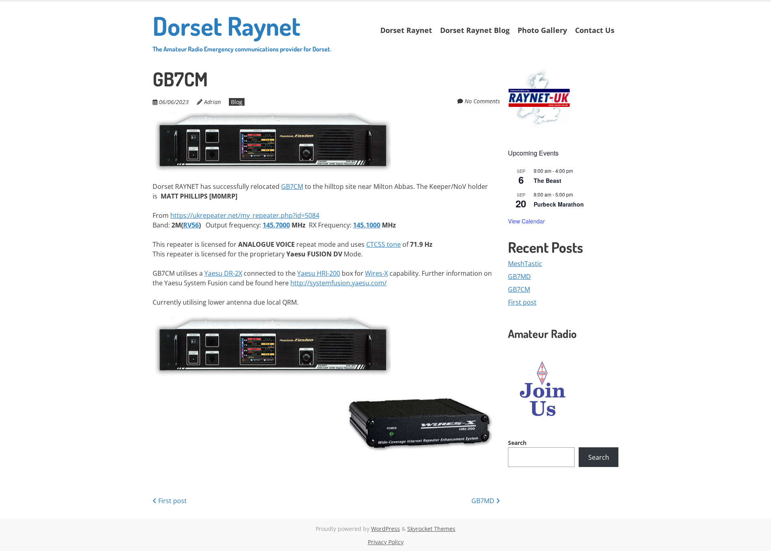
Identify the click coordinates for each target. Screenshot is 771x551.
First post (172, 500)
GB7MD (483, 500)
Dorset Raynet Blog (475, 30)
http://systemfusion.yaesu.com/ (338, 283)
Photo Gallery (542, 30)
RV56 (191, 225)
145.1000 (366, 225)
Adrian (212, 102)
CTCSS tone (383, 244)
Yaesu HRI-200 (318, 273)
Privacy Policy (386, 542)
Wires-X (376, 273)
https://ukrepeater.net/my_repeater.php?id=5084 (244, 215)
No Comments (482, 101)
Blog (237, 102)
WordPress (385, 529)
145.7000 (276, 225)
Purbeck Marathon (559, 204)
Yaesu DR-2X (223, 273)
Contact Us (594, 30)
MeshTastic (525, 263)
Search (517, 443)
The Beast (547, 180)
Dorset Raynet (242, 31)
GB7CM (292, 186)
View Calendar (526, 221)
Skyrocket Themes (431, 529)
